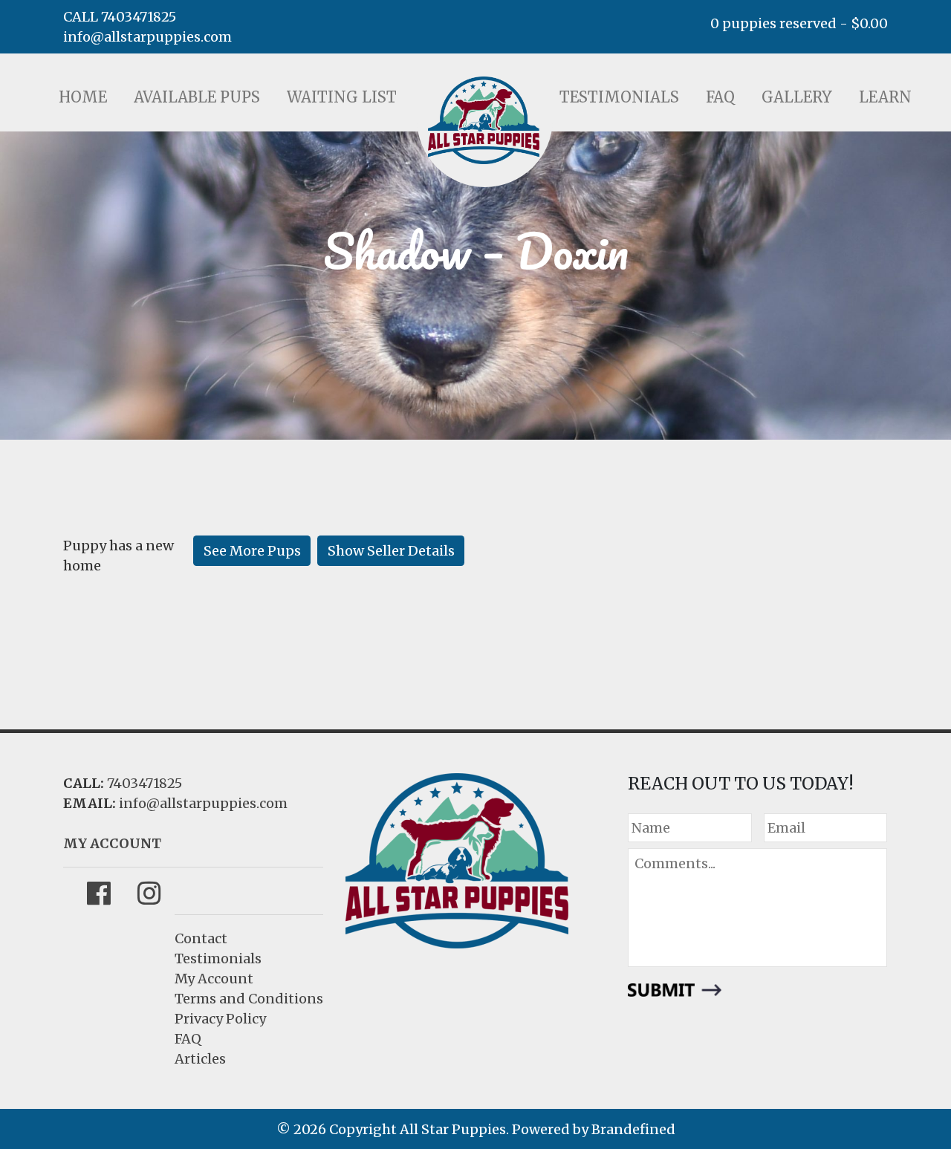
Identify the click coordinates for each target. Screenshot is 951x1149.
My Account (214, 978)
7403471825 (144, 783)
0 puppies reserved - (799, 23)
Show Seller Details (391, 550)
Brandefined (633, 1129)
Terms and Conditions (249, 998)
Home (83, 97)
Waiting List (342, 97)
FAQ (720, 97)
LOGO (483, 120)
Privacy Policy (220, 1018)
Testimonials (619, 97)
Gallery (797, 97)
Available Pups (197, 97)
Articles (200, 1058)
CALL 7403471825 (119, 16)
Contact (201, 938)
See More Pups (252, 550)
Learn (885, 97)
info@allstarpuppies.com (147, 36)
